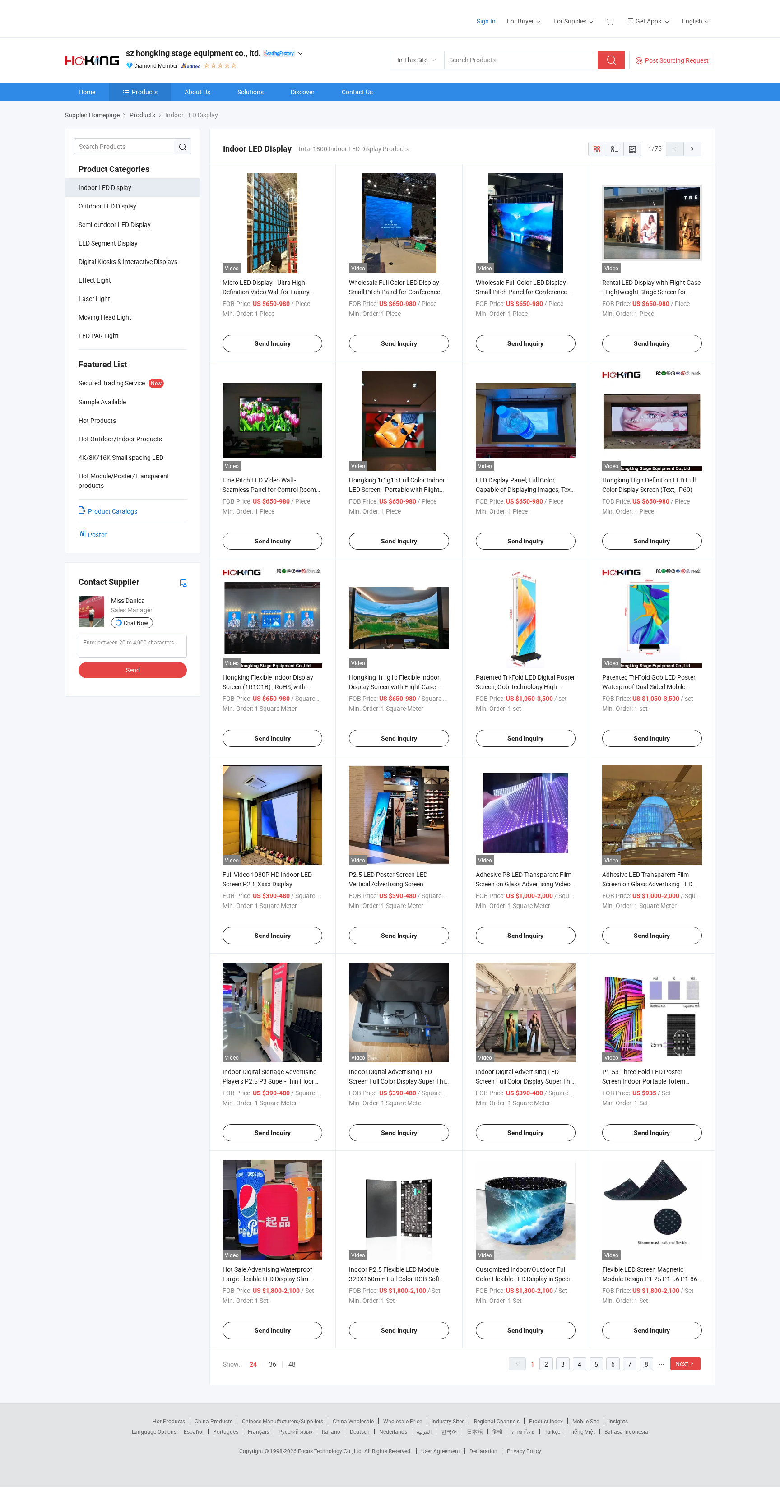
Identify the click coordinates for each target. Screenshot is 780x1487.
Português (225, 1431)
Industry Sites (448, 1421)
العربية (424, 1431)
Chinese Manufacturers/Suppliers (282, 1421)
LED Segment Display (108, 243)
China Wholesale (353, 1421)
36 (272, 1364)
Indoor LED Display (105, 187)
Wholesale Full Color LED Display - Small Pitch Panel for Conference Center (395, 292)
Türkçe (552, 1431)
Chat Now (136, 622)
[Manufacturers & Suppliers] (123, 17)
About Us (197, 92)
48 (292, 1364)
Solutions (250, 92)
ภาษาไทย (523, 1431)
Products (145, 92)
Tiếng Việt (582, 1431)
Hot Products (169, 1421)
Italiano (331, 1431)
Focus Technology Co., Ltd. (331, 1451)
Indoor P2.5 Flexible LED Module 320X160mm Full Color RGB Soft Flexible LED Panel (394, 1278)
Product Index (546, 1421)
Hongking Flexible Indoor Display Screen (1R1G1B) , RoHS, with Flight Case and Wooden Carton (268, 686)
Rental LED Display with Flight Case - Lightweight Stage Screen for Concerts (651, 292)
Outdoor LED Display (107, 206)
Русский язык (295, 1431)
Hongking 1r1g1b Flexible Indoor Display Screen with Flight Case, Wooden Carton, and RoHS (394, 686)
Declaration (483, 1451)
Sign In (486, 21)
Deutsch (360, 1431)
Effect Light (95, 280)
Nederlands (393, 1431)
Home (87, 92)
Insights (618, 1421)
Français (258, 1431)
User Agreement (440, 1451)
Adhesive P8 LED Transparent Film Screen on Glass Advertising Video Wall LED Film (523, 884)
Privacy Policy (524, 1451)
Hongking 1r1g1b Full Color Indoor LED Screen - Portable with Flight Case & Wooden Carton (397, 489)
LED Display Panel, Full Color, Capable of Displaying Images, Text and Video (524, 489)
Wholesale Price (402, 1421)
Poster (97, 534)
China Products (213, 1421)
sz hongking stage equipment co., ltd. (193, 53)
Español (194, 1431)
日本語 (475, 1431)
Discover (303, 92)
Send (133, 670)
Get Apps (648, 21)
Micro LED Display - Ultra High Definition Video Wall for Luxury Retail (266, 292)
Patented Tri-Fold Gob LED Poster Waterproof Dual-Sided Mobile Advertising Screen (649, 686)
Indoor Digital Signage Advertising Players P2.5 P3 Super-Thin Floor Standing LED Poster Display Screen (272, 1081)
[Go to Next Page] (692, 149)
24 (253, 1364)
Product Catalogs (112, 511)
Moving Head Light (105, 317)
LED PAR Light (99, 335)
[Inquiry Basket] (611, 21)
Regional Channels (497, 1421)
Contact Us (357, 92)
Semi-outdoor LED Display (115, 224)
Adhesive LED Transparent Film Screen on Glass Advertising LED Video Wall (647, 884)
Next (681, 1363)
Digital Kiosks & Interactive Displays (128, 261)
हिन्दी (497, 1431)
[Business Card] (183, 582)
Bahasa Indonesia (626, 1431)
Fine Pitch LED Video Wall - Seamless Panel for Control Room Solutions (269, 489)
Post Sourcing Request (677, 60)
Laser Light (94, 298)
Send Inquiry (273, 343)
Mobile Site (585, 1421)
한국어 (449, 1431)
